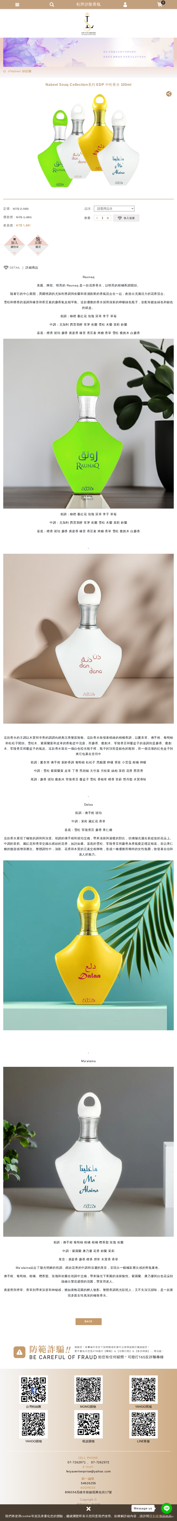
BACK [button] (88, 1321)
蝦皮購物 (88, 1441)
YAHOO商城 (143, 1406)
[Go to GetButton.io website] (167, 1516)
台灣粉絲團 (33, 1406)
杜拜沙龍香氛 (88, 23)
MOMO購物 (88, 1406)
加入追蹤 (129, 218)
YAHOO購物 (33, 1441)
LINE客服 (143, 1441)
